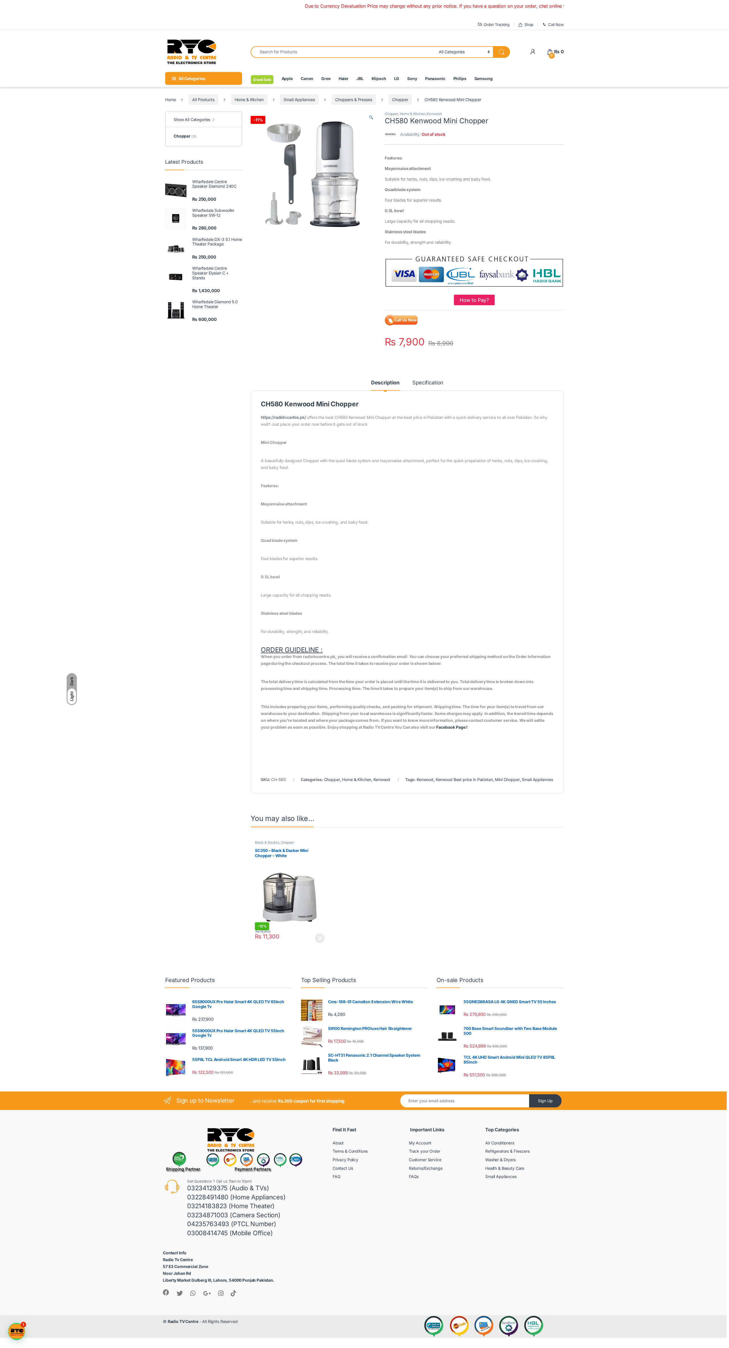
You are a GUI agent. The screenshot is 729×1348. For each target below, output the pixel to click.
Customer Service (425, 1159)
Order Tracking (496, 24)
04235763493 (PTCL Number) (231, 1224)
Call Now (556, 24)
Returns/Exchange (426, 1168)
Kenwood (434, 114)
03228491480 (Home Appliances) (236, 1197)
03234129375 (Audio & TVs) (228, 1188)
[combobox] (343, 52)
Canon (307, 78)
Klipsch (379, 78)
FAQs (414, 1176)
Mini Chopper (507, 779)
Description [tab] (385, 383)
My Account (420, 1142)
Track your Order (424, 1151)
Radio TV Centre (183, 1321)
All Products (203, 99)
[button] (371, 117)
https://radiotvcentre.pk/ (283, 417)
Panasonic (435, 78)
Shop (529, 24)
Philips (459, 78)
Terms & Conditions (350, 1151)
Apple (287, 78)
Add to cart (320, 938)
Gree (325, 78)
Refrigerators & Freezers (507, 1151)
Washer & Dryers (500, 1159)
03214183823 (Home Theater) (231, 1206)
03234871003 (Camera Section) (233, 1215)
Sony (412, 78)
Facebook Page (450, 727)
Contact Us (343, 1168)
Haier (344, 78)
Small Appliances (299, 99)
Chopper (400, 99)
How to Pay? (474, 300)
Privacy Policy (345, 1159)
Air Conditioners (499, 1142)
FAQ (337, 1176)
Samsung (483, 78)
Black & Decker (267, 842)
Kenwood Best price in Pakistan (464, 779)
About (338, 1142)
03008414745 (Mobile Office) (230, 1233)
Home (170, 99)
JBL (360, 78)
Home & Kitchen (249, 99)
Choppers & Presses (353, 99)
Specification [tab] (427, 383)
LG (397, 78)
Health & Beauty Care (504, 1168)
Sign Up (545, 1100)
